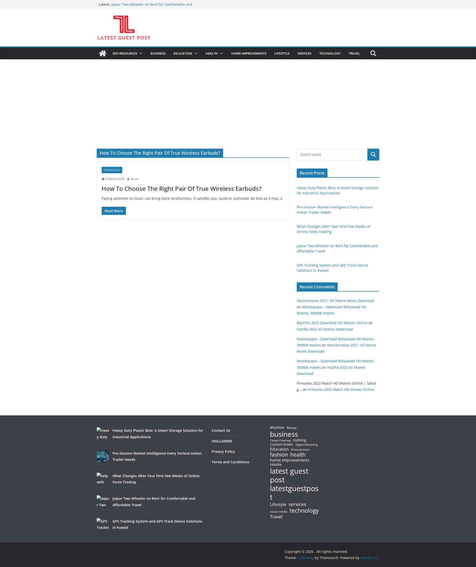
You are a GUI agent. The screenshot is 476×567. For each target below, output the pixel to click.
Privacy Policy (223, 451)
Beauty (292, 428)
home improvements (289, 460)
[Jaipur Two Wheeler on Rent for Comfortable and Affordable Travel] (103, 501)
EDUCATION (183, 53)
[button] (140, 53)
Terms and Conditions (230, 462)
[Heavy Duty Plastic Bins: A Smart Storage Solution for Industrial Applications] (103, 433)
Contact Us (221, 430)
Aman (135, 179)
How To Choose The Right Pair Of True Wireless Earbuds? (182, 188)
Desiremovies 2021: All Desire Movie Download (335, 300)
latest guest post (289, 475)
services (297, 504)
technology (304, 510)
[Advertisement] (238, 111)
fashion (279, 455)
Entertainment (300, 449)
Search (373, 154)
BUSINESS (158, 53)
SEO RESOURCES (125, 53)
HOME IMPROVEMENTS (249, 53)
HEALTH (212, 53)
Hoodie (276, 465)
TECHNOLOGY (330, 53)
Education (279, 449)
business (284, 434)
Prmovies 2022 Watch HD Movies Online (341, 389)
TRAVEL (354, 53)
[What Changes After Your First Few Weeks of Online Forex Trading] (103, 479)
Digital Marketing (307, 444)
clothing (299, 440)
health (298, 455)
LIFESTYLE (282, 53)
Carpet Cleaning (280, 440)
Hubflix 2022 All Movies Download (325, 329)
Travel (276, 516)
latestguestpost (294, 492)
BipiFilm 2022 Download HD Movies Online (332, 322)
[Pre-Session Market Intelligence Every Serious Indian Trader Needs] (103, 456)
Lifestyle (278, 504)
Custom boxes (281, 444)
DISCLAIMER (222, 441)
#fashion (277, 427)
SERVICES (304, 53)
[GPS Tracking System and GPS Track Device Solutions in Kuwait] (103, 524)
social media (278, 512)
